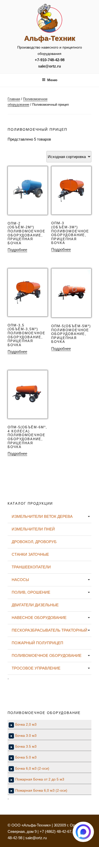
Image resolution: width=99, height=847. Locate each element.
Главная (14, 99)
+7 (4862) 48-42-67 (55, 831)
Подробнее (17, 250)
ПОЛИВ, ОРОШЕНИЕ (31, 592)
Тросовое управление (36, 668)
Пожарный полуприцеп (37, 643)
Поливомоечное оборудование (46, 655)
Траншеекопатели (31, 567)
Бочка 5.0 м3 (26, 757)
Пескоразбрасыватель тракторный (49, 630)
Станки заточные (30, 554)
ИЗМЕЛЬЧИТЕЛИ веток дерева (42, 516)
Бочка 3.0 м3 (26, 736)
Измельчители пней (33, 529)
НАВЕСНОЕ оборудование (39, 617)
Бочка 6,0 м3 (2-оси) (32, 768)
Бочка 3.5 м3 (26, 746)
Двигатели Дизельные (35, 605)
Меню (52, 80)
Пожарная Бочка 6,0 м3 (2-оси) (41, 790)
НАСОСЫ (20, 579)
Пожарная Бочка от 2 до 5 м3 (39, 779)
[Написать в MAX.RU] (83, 832)
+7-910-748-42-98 (49, 60)
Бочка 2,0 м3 (26, 724)
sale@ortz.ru (49, 66)
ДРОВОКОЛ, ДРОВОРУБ (34, 542)
